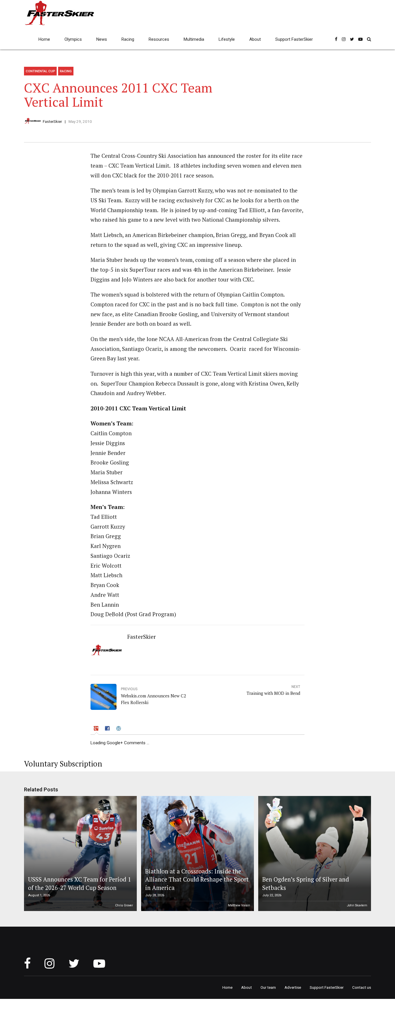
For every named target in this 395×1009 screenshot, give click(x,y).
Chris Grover (124, 905)
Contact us (361, 987)
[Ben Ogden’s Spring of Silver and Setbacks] (313, 853)
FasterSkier (52, 121)
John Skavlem (357, 905)
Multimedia (194, 39)
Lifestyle (227, 39)
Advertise (293, 987)
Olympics (73, 39)
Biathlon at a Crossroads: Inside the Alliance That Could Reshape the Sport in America (197, 879)
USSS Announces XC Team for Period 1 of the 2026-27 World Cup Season (79, 883)
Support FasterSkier (294, 39)
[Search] (369, 39)
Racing (127, 39)
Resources (159, 39)
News (101, 39)
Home (44, 39)
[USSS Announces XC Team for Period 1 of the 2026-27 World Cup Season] (79, 853)
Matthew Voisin (239, 905)
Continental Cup (40, 71)
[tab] (96, 729)
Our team (268, 987)
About (255, 39)
